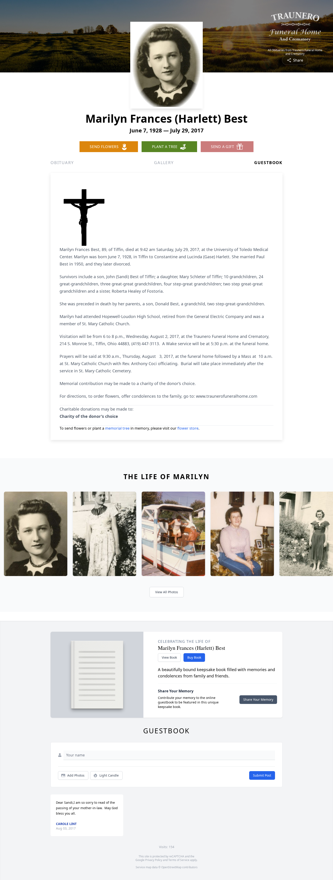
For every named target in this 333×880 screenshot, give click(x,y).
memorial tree (117, 428)
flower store (187, 428)
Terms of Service (178, 860)
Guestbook (268, 162)
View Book (169, 657)
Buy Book (194, 657)
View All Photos (166, 592)
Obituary (62, 162)
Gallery (164, 162)
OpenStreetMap (171, 867)
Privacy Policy (153, 860)
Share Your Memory (258, 699)
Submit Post (262, 775)
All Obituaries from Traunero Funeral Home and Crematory (295, 52)
